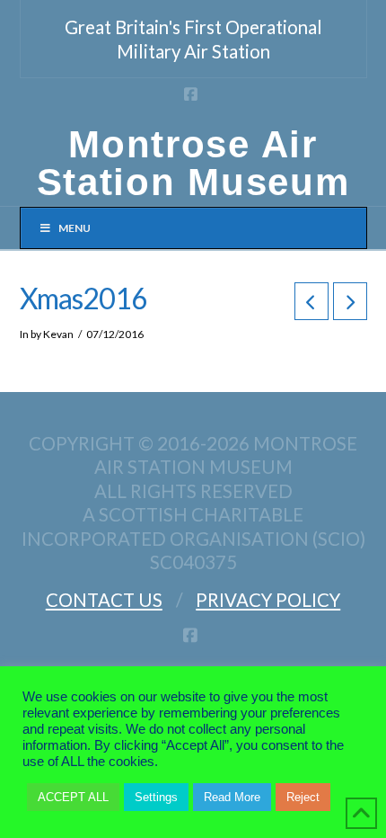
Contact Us (104, 600)
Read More (232, 797)
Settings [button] (156, 797)
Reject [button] (303, 797)
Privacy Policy (268, 600)
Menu (74, 228)
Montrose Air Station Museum (193, 163)
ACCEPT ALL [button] (73, 797)
